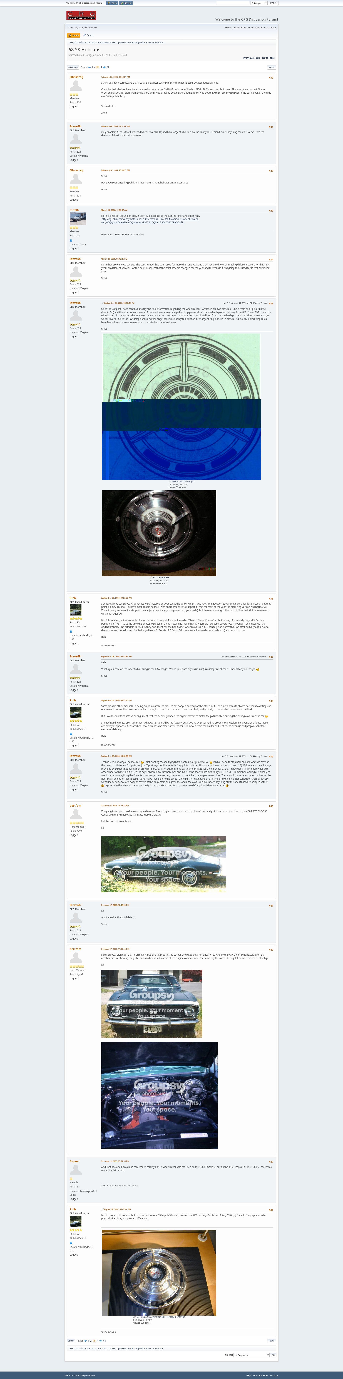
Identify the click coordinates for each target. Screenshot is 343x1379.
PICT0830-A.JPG (161, 577)
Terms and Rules (260, 1375)
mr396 (74, 210)
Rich (73, 598)
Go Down (73, 67)
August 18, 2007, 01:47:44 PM (117, 1209)
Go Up (71, 1341)
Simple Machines (88, 1375)
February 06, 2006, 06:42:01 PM (115, 77)
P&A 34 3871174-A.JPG (183, 481)
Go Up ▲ (274, 1375)
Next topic (268, 57)
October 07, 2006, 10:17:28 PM (115, 805)
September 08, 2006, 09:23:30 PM (116, 598)
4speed (74, 1161)
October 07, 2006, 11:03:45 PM (115, 949)
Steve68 (75, 126)
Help (248, 1375)
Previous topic (251, 57)
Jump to (228, 1354)
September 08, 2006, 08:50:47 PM (119, 303)
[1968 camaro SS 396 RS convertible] (71, 240)
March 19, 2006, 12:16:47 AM (114, 210)
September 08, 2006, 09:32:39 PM (116, 656)
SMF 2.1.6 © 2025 (72, 1375)
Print (272, 67)
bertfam (75, 805)
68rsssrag (76, 77)
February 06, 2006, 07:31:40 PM (115, 126)
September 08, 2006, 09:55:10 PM (116, 700)
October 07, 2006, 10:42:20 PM (115, 905)
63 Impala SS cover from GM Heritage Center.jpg (160, 1316)
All (108, 67)
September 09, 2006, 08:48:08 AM (116, 756)
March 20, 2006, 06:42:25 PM (114, 258)
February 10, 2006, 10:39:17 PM (115, 170)
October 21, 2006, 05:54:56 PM (115, 1161)
